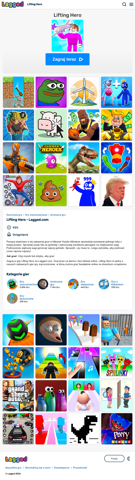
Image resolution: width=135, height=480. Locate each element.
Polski (114, 458)
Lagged (13, 4)
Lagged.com (16, 459)
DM (128, 458)
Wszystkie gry (13, 467)
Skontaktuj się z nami (37, 467)
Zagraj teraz (64, 59)
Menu (131, 4)
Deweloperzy (61, 467)
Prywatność (80, 467)
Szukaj (124, 4)
